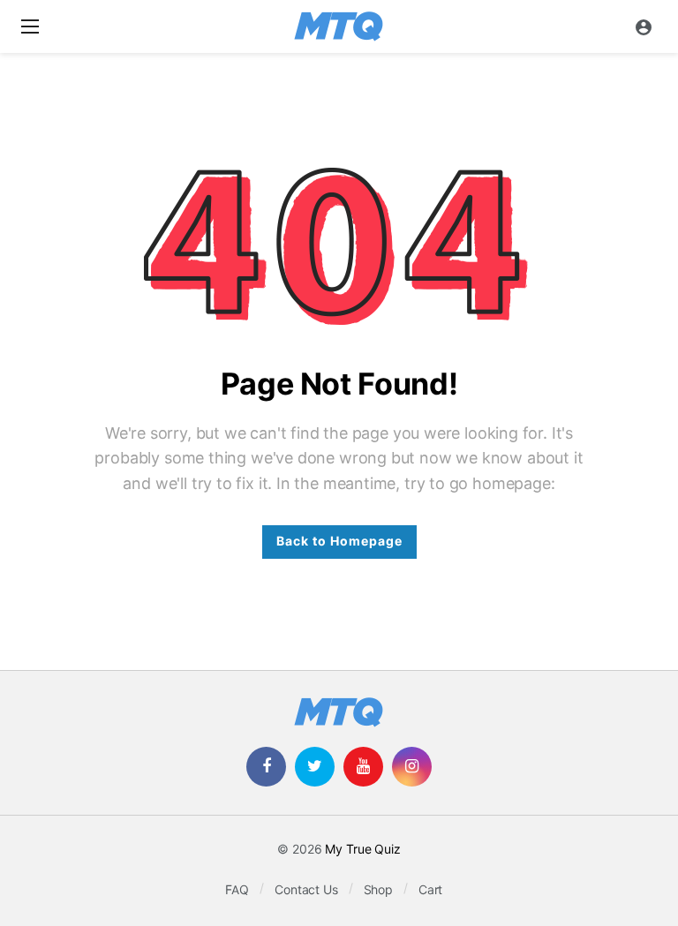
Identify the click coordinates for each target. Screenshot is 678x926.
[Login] (643, 26)
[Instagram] (412, 767)
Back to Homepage (339, 541)
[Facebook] (266, 767)
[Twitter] (315, 767)
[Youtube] (363, 767)
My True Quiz (362, 849)
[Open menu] (30, 26)
